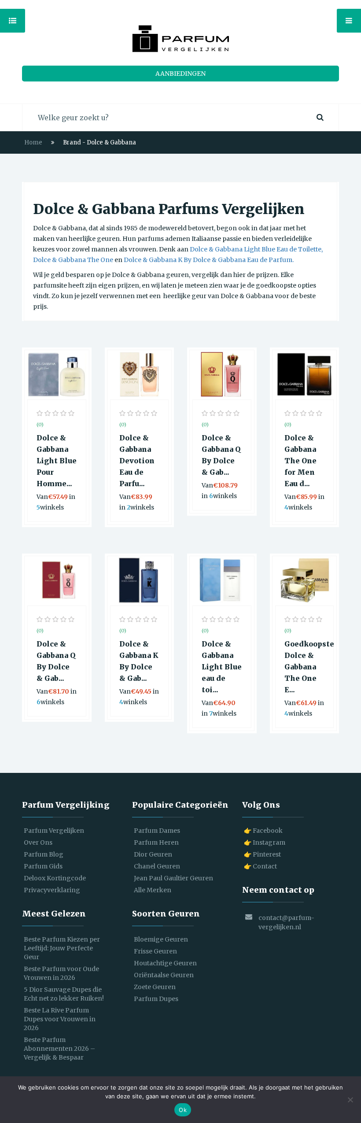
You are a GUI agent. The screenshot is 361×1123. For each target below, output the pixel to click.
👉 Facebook (263, 831)
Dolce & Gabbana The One (73, 260)
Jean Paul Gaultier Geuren (173, 878)
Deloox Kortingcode (55, 878)
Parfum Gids (43, 866)
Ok (183, 1109)
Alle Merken (152, 890)
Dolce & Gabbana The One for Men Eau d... (300, 460)
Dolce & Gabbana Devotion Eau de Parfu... (137, 460)
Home (33, 142)
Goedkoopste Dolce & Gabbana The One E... (304, 666)
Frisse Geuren (155, 951)
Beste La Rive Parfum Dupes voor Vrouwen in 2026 (60, 1019)
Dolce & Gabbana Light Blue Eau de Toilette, (256, 249)
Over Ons (38, 842)
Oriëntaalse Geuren (164, 975)
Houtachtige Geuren (165, 963)
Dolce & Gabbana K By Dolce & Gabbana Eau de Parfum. (209, 260)
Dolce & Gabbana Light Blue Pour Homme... (57, 460)
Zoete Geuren (155, 987)
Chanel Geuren (157, 866)
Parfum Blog (43, 854)
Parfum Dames (157, 831)
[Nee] (350, 1099)
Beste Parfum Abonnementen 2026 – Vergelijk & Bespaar (59, 1048)
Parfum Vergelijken (54, 831)
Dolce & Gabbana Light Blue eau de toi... (222, 666)
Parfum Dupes (156, 999)
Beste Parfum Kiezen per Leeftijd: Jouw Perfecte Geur (62, 948)
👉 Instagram (264, 842)
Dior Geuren (153, 854)
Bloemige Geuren (161, 939)
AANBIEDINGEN (180, 74)
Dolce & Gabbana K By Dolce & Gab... (138, 661)
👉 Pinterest (262, 854)
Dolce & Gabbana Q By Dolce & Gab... (221, 455)
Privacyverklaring (52, 890)
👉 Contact (260, 866)
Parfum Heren (156, 842)
